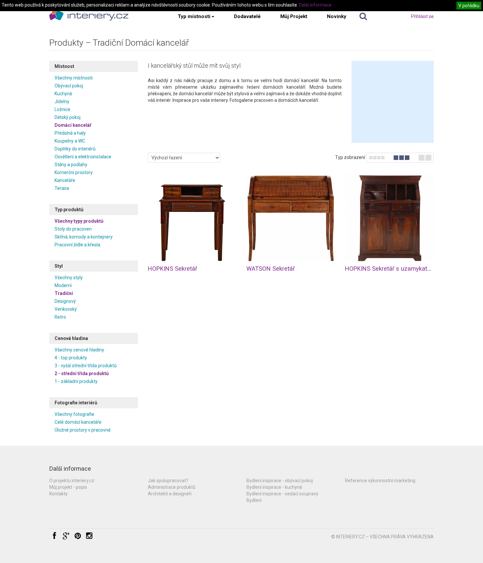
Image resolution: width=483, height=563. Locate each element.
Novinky (336, 16)
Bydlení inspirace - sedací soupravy (282, 493)
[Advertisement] (393, 102)
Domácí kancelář (73, 125)
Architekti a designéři (170, 493)
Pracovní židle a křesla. (78, 244)
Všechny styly (69, 277)
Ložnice (62, 109)
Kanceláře (65, 180)
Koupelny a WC (70, 141)
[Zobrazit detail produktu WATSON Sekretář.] (290, 216)
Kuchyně (63, 93)
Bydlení (254, 500)
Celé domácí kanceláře (78, 422)
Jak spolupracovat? (168, 480)
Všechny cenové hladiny (79, 349)
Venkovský (66, 309)
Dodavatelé (247, 16)
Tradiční (64, 293)
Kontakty (58, 493)
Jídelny (62, 101)
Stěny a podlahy (71, 164)
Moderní (63, 285)
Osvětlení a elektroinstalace (83, 156)
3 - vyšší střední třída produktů (86, 365)
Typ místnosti (194, 16)
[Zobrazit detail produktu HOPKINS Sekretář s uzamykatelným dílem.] (389, 216)
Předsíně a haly (70, 133)
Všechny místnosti (74, 77)
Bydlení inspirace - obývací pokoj (279, 480)
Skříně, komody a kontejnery (84, 236)
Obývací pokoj (69, 85)
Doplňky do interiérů (75, 148)
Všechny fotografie (74, 414)
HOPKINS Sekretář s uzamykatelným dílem (402, 268)
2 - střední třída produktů (82, 373)
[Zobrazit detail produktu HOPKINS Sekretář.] (192, 216)
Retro (60, 317)
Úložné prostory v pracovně (82, 430)
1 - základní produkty (76, 381)
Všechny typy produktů (79, 221)
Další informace (315, 5)
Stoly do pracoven (73, 229)
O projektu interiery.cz (71, 480)
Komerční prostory (74, 172)
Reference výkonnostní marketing (380, 480)
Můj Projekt (293, 16)
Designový (65, 301)
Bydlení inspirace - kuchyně (274, 487)
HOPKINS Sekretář (172, 268)
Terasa (62, 188)
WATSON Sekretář (270, 268)
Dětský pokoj (67, 117)
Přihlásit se (422, 16)
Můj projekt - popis (68, 487)
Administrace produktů (172, 487)
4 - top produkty (71, 357)
